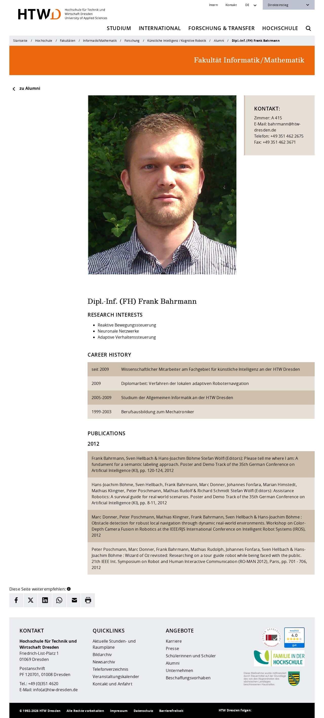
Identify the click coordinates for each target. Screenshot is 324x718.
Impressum (119, 711)
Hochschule (280, 28)
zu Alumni (29, 88)
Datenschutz (143, 711)
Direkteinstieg (278, 5)
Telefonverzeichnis (111, 669)
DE (247, 5)
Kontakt (231, 5)
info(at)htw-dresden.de (55, 689)
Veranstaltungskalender (116, 676)
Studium (119, 28)
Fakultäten (67, 40)
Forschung (132, 40)
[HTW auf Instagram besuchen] (269, 710)
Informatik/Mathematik (100, 40)
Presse (172, 648)
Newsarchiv (104, 662)
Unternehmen (179, 670)
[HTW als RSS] (259, 710)
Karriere (174, 641)
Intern (213, 5)
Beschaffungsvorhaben (188, 678)
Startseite (20, 40)
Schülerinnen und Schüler (191, 656)
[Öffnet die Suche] (308, 28)
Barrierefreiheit (171, 711)
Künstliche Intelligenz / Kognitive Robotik (176, 40)
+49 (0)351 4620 (43, 683)
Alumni (219, 40)
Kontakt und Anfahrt (112, 684)
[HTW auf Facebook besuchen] (289, 710)
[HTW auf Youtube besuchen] (299, 710)
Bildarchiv (102, 654)
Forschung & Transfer (221, 28)
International (160, 28)
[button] (69, 588)
